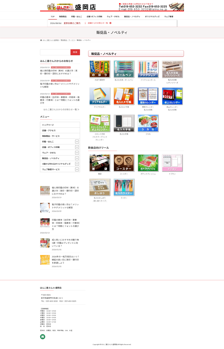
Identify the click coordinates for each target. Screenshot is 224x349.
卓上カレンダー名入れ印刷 (172, 108)
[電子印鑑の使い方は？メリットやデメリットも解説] (45, 208)
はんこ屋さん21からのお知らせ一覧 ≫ (61, 109)
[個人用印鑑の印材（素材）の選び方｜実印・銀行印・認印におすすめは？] (45, 191)
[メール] (42, 336)
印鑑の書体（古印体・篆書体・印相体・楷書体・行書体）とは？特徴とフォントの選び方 (59, 100)
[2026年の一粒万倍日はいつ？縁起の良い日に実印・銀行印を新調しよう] (45, 260)
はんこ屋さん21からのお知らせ (61, 67)
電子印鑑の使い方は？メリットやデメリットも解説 (65, 206)
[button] (98, 22)
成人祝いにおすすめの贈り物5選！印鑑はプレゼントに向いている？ (65, 242)
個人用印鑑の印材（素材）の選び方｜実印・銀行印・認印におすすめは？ (65, 190)
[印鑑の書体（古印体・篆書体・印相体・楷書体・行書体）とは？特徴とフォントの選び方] (45, 223)
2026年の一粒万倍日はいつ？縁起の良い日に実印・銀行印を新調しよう (65, 259)
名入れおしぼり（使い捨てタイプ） (99, 199)
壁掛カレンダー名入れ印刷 (148, 108)
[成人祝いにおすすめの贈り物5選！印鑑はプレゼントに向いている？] (45, 243)
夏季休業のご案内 (72, 23)
